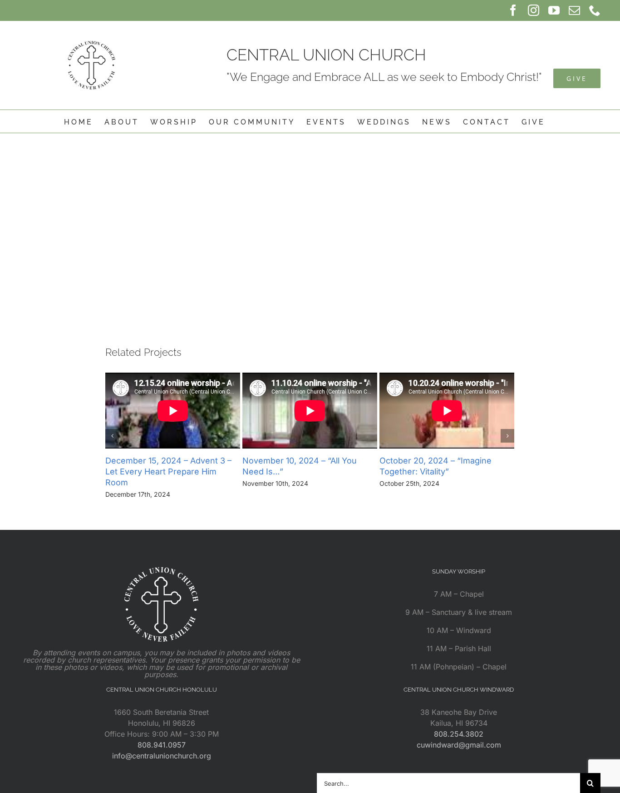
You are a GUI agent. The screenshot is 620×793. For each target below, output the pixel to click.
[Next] (507, 436)
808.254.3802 (458, 733)
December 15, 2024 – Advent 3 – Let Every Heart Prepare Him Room (168, 471)
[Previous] (112, 436)
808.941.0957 (162, 744)
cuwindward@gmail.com (459, 744)
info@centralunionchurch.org (161, 755)
